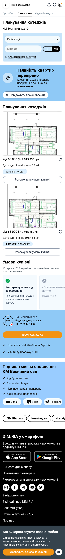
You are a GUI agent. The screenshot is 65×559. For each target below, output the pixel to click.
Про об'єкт (9, 13)
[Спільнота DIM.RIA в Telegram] (23, 487)
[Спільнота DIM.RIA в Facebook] (14, 487)
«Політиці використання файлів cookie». (25, 544)
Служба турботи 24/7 (18, 514)
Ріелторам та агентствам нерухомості (30, 479)
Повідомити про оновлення (27, 95)
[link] (32, 133)
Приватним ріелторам (19, 473)
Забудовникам (13, 495)
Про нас (8, 520)
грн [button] (56, 49)
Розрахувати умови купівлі (32, 179)
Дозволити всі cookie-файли (28, 552)
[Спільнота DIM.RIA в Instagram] (6, 487)
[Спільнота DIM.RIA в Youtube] (32, 487)
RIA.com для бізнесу (17, 467)
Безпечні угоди (13, 508)
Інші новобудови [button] (20, 4)
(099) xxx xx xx (32, 334)
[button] (6, 4)
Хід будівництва (44, 13)
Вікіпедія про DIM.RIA (18, 501)
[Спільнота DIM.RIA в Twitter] (40, 487)
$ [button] (47, 49)
